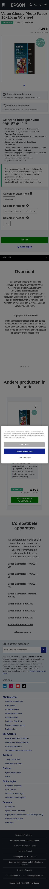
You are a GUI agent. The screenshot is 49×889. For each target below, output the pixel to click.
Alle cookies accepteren (24, 451)
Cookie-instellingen (24, 457)
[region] (24, 444)
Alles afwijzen (24, 444)
